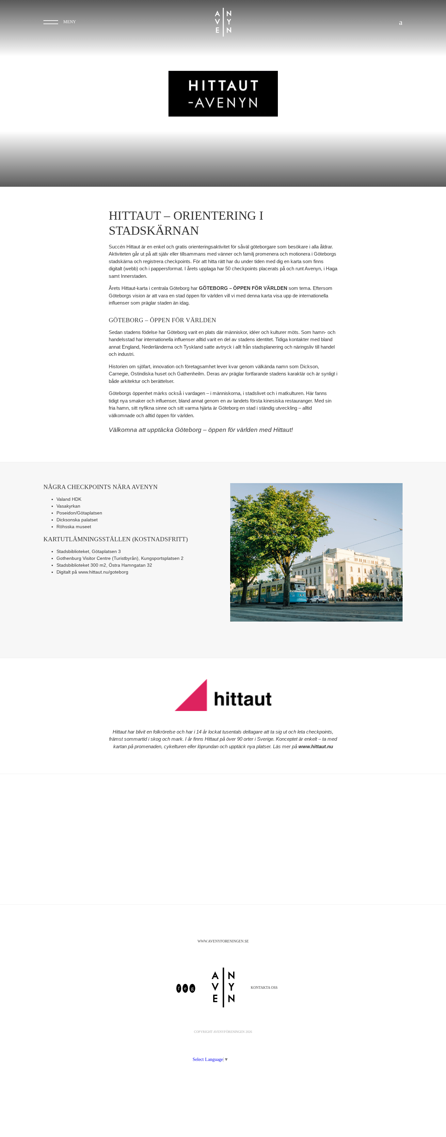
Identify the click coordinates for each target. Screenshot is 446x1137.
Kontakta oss (264, 987)
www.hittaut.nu (315, 746)
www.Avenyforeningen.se (223, 941)
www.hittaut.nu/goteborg (103, 572)
